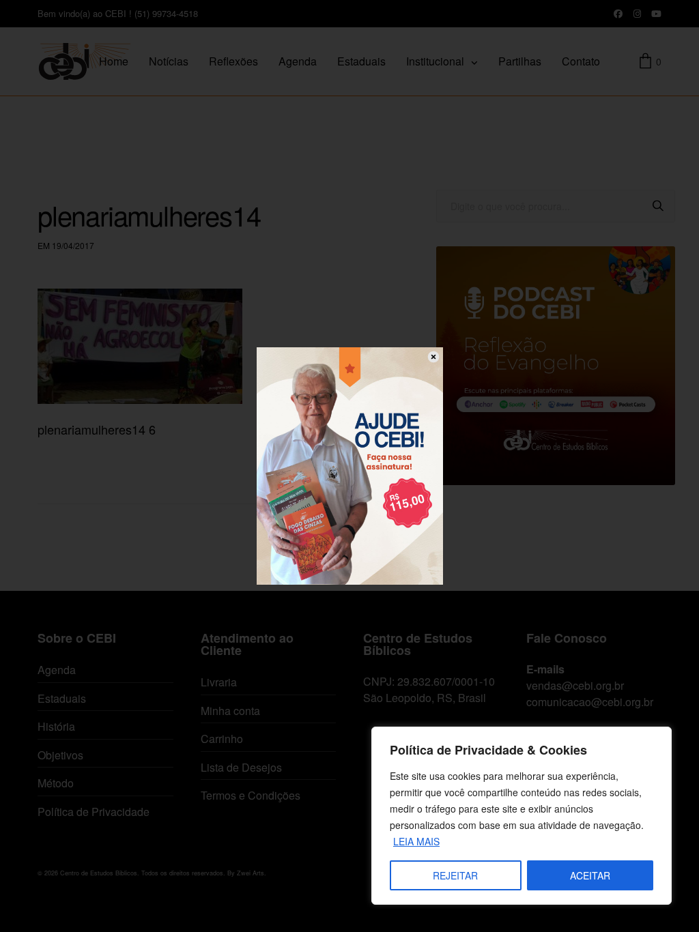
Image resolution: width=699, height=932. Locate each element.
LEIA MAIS (416, 841)
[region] (521, 816)
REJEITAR (455, 875)
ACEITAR (590, 875)
